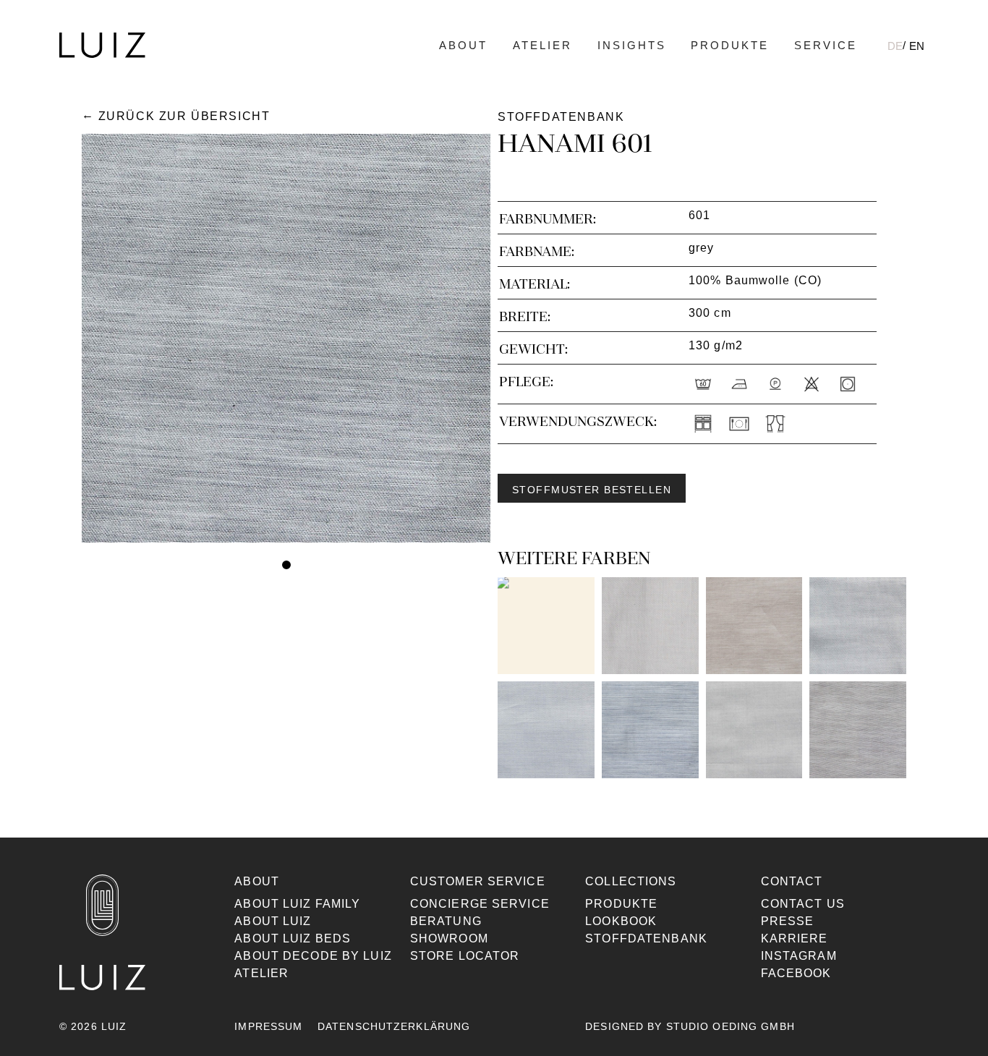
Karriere (794, 938)
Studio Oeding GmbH (730, 1026)
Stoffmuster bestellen (591, 489)
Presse (787, 921)
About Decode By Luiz (312, 956)
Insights (631, 45)
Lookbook (621, 921)
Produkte (730, 45)
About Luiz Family (297, 904)
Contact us (803, 904)
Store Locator (465, 956)
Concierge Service (480, 904)
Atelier (542, 45)
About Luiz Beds (292, 938)
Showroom (449, 938)
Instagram (799, 956)
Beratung (446, 921)
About (463, 45)
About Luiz (272, 921)
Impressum (268, 1026)
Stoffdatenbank (646, 938)
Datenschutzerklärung (394, 1026)
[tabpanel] (286, 338)
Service (825, 45)
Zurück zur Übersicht (184, 116)
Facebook (796, 973)
